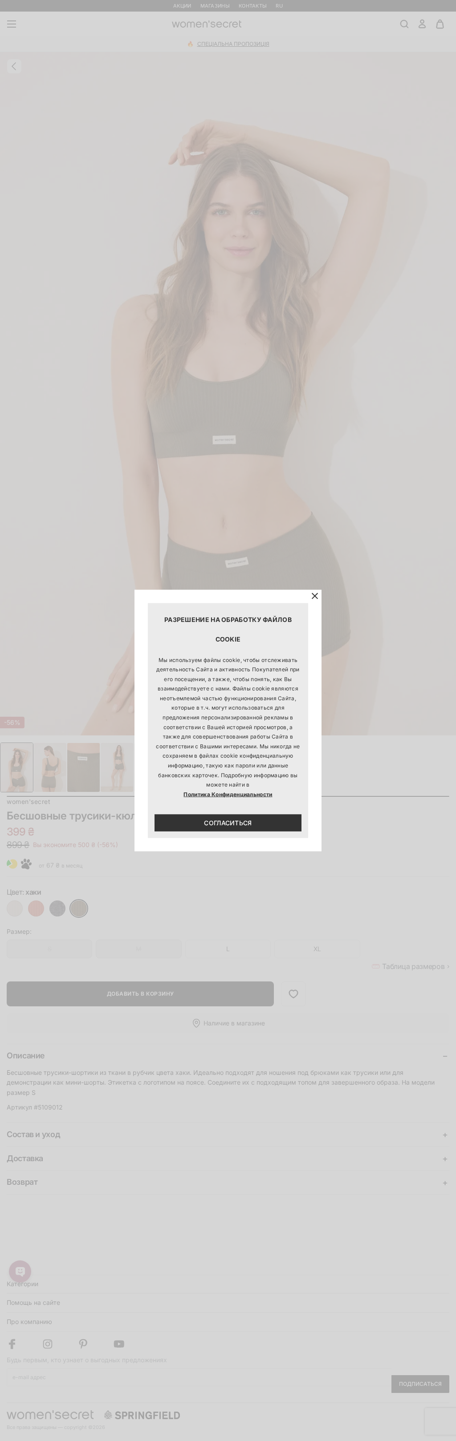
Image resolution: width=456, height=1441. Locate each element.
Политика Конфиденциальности (227, 794)
